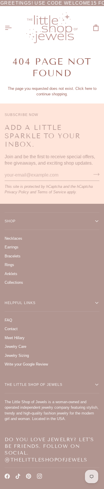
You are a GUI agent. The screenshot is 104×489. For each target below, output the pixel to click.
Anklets (11, 274)
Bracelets (13, 256)
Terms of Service (51, 192)
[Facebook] (7, 476)
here (88, 88)
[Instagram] (39, 476)
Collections (14, 282)
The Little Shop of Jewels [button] (33, 385)
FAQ (8, 320)
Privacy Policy (17, 192)
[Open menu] (13, 27)
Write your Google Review (26, 364)
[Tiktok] (18, 476)
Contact (11, 329)
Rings (9, 265)
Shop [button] (10, 221)
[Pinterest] (28, 476)
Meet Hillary (15, 338)
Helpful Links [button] (20, 303)
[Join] (94, 174)
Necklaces (13, 238)
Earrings (11, 247)
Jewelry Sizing (17, 355)
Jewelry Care (15, 346)
